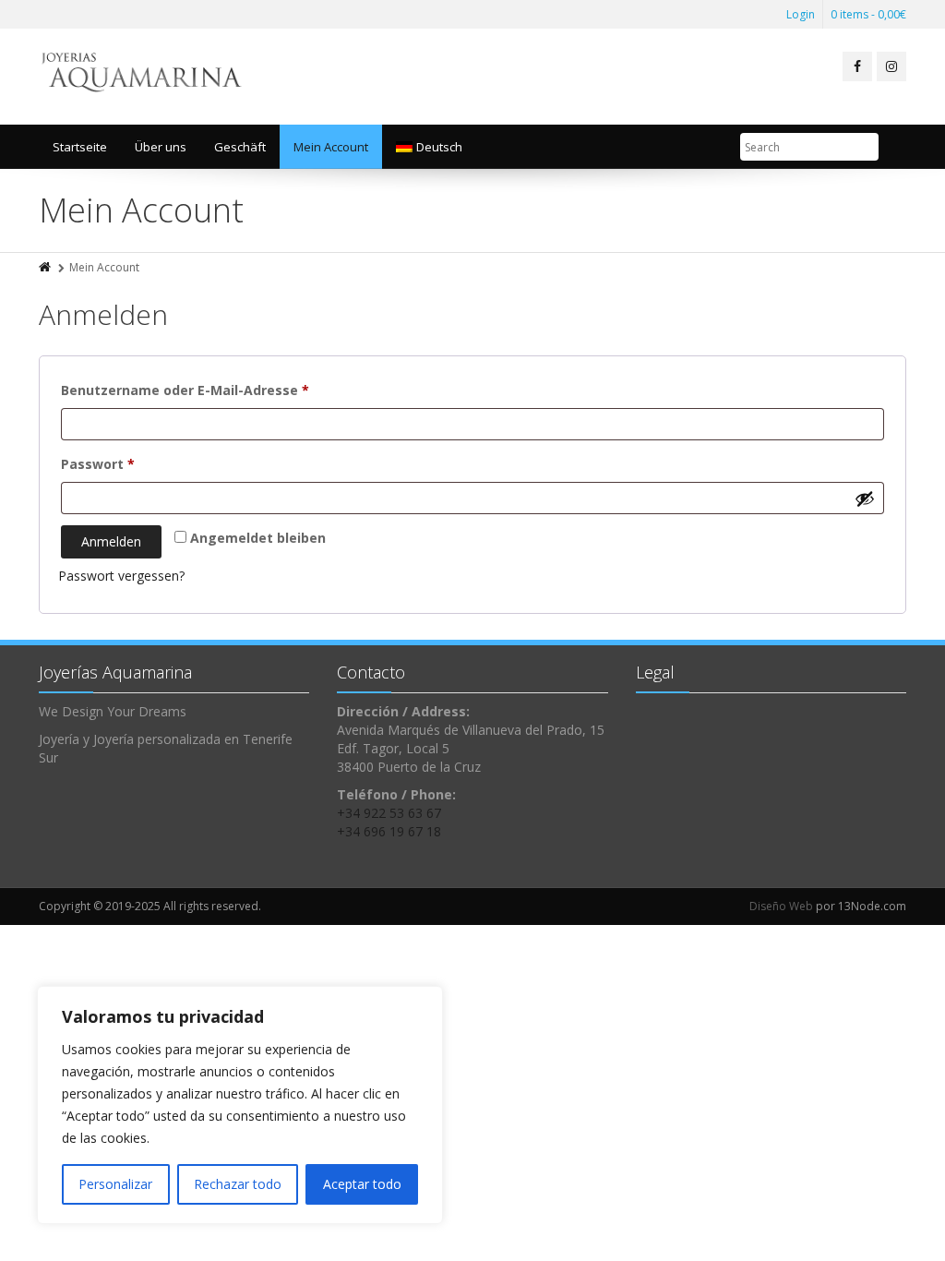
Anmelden (111, 541)
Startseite (80, 146)
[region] (240, 1105)
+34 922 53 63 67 (389, 813)
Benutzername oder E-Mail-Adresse (224, 389)
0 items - (868, 14)
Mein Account (330, 146)
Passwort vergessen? (121, 575)
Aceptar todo (362, 1184)
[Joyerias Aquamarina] (143, 77)
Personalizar (115, 1184)
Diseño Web (781, 906)
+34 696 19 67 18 (389, 831)
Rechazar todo (237, 1184)
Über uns (160, 146)
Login (800, 14)
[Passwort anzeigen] (865, 498)
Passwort (136, 463)
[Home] (46, 267)
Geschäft (240, 146)
